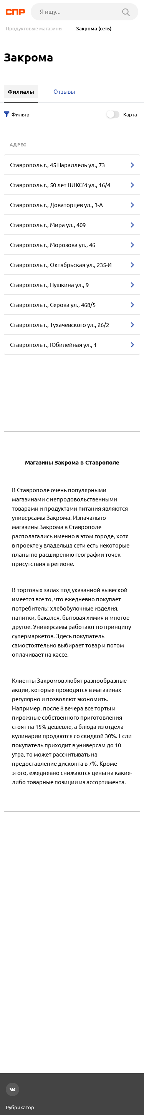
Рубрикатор (20, 1107)
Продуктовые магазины (34, 28)
